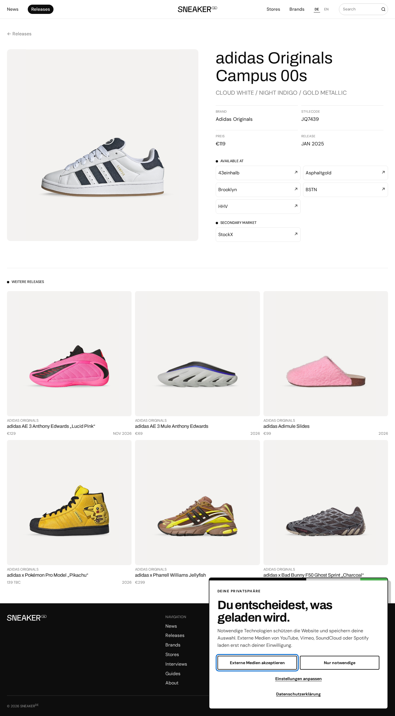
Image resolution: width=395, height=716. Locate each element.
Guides (172, 674)
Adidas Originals (234, 119)
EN (326, 9)
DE (317, 9)
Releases (40, 9)
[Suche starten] (383, 9)
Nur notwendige (339, 662)
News (13, 9)
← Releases (19, 34)
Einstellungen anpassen (298, 678)
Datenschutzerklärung (298, 694)
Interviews (176, 664)
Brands (296, 9)
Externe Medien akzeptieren (257, 662)
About (171, 683)
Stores (273, 9)
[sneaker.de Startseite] (197, 9)
